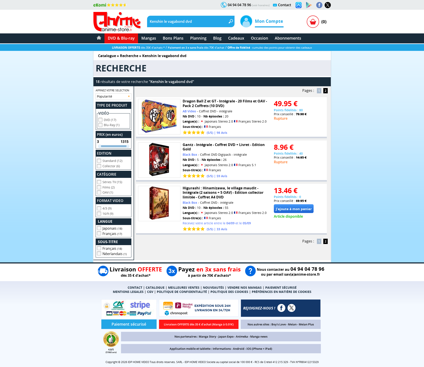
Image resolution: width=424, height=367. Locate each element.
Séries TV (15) (112, 182)
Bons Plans (173, 38)
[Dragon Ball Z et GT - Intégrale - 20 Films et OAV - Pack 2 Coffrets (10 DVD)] (159, 116)
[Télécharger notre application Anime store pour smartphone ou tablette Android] (309, 5)
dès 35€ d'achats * (138, 48)
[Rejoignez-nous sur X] (328, 5)
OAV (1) (107, 192)
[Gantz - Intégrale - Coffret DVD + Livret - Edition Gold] (159, 160)
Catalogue (107, 55)
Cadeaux (236, 38)
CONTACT (135, 287)
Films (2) (108, 187)
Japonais (112, 228)
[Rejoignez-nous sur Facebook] (319, 5)
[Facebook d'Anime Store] (281, 308)
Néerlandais (114, 253)
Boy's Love (278, 324)
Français (112, 233)
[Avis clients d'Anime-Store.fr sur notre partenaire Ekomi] (110, 5)
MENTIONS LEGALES (128, 292)
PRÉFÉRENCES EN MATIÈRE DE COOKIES (281, 292)
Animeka (242, 336)
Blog (217, 38)
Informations (222, 349)
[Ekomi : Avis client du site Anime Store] (111, 345)
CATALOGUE (155, 287)
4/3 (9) (107, 208)
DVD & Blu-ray (121, 38)
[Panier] (313, 21)
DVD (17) (110, 120)
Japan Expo (226, 336)
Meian (292, 324)
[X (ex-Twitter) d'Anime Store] (291, 308)
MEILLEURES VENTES (183, 287)
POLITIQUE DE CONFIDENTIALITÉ (182, 292)
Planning (198, 38)
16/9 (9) (107, 213)
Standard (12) (112, 161)
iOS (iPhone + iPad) (259, 349)
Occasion (259, 38)
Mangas (148, 38)
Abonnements (288, 38)
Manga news (258, 336)
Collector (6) (111, 166)
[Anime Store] (116, 21)
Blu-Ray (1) (111, 125)
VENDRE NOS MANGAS (244, 287)
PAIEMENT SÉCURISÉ (281, 287)
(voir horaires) (261, 5)
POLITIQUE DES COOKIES (229, 292)
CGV (150, 292)
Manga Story (207, 336)
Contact (284, 4)
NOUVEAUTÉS (213, 287)
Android (238, 349)
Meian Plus (306, 324)
